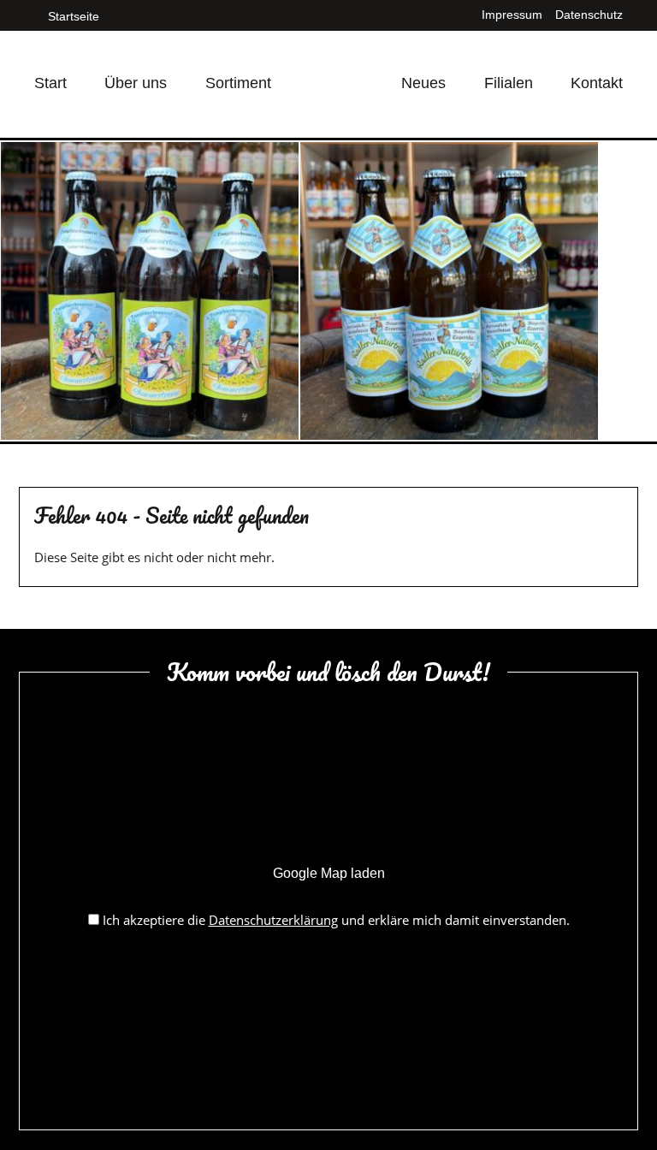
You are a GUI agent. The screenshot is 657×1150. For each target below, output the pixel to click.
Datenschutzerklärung (273, 919)
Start (50, 83)
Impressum (512, 14)
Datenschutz (589, 14)
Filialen (508, 83)
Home (336, 62)
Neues (423, 83)
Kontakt (597, 83)
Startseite (71, 16)
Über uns (135, 83)
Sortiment (238, 83)
